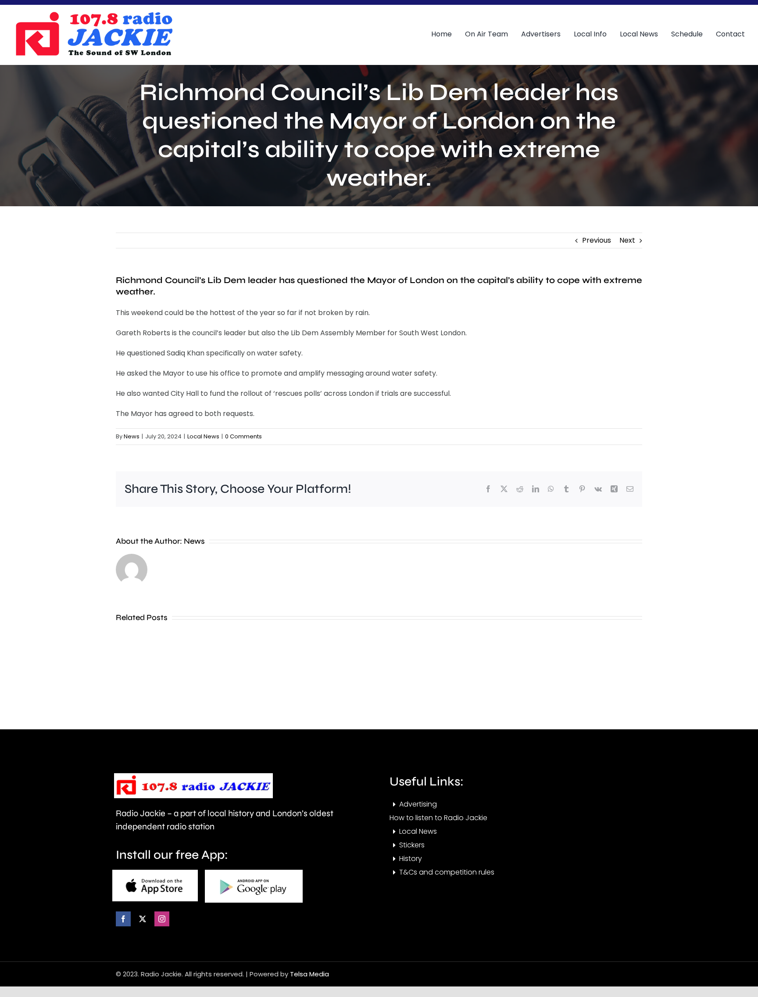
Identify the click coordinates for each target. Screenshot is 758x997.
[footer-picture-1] (155, 873)
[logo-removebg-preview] (193, 776)
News (131, 436)
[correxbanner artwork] (93, 15)
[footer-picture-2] (254, 873)
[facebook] (123, 918)
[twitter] (142, 918)
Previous (596, 240)
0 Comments (243, 436)
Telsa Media (309, 974)
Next (627, 240)
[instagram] (161, 918)
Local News (203, 436)
